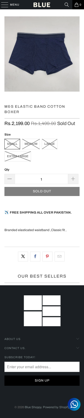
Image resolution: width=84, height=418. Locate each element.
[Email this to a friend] (60, 256)
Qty (6, 169)
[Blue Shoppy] (42, 4)
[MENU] (2, 4)
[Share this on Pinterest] (47, 256)
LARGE (49, 144)
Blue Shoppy (33, 407)
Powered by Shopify (56, 407)
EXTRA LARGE (17, 156)
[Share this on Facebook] (35, 256)
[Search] (66, 4)
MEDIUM (30, 144)
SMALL (12, 144)
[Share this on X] (23, 256)
